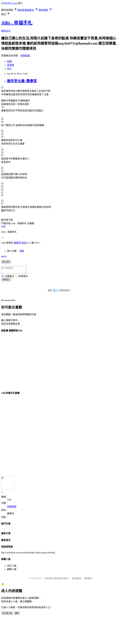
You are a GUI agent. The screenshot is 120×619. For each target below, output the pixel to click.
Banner (14, 361)
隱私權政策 (76, 578)
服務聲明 (88, 578)
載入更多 (6, 262)
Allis (3, 226)
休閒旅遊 (25, 55)
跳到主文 (6, 31)
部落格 (10, 65)
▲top (3, 256)
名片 (9, 68)
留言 (23, 243)
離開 (17, 613)
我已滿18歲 (7, 613)
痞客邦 (17, 243)
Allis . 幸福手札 (16, 22)
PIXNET (38, 578)
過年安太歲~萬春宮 (22, 81)
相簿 (9, 61)
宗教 (21, 251)
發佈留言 (6, 280)
